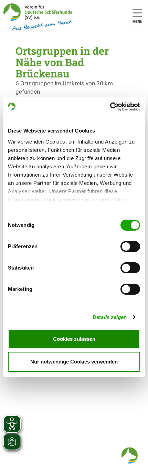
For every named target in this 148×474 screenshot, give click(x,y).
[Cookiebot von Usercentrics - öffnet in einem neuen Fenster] (110, 106)
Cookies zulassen (74, 339)
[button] (129, 455)
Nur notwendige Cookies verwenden (74, 362)
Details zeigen (110, 317)
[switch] (130, 246)
